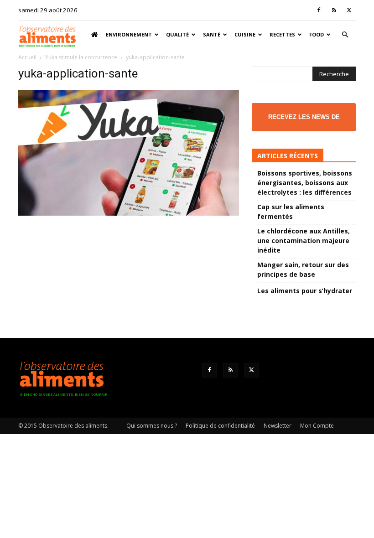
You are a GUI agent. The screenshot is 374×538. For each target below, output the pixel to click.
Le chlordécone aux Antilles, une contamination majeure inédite (303, 240)
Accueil (27, 57)
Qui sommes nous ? (151, 425)
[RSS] (334, 10)
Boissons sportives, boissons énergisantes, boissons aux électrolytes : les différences (304, 183)
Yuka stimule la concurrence (81, 57)
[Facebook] (319, 10)
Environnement (129, 34)
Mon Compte (317, 425)
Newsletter (277, 425)
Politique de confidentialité (220, 425)
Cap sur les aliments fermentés (290, 211)
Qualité (177, 34)
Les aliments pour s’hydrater (304, 290)
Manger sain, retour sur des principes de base (303, 269)
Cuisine (244, 34)
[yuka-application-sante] (128, 213)
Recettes (282, 34)
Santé (211, 34)
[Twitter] (349, 10)
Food (316, 34)
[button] (345, 35)
